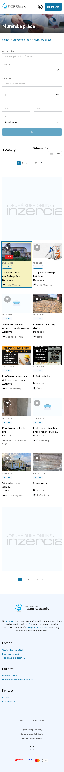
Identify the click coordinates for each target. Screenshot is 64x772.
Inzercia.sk (11, 621)
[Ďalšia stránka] (42, 163)
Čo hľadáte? (9, 51)
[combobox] (32, 84)
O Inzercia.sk (8, 701)
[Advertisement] (32, 208)
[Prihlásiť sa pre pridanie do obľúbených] (7, 247)
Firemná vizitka (9, 675)
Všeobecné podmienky (32, 730)
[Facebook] (32, 748)
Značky (6, 64)
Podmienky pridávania (32, 738)
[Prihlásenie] (40, 7)
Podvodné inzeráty (12, 653)
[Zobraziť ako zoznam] (58, 153)
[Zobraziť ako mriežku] (51, 153)
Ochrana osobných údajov (32, 734)
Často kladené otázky (13, 649)
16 (36, 163)
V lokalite (7, 78)
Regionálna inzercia (37, 627)
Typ (4, 116)
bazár (28, 624)
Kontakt (6, 697)
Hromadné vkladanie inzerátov (17, 679)
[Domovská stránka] (14, 7)
